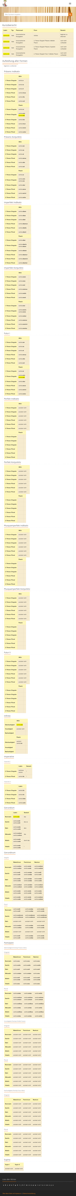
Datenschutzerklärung (29, 1193)
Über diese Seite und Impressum (12, 1193)
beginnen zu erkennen (10, 66)
